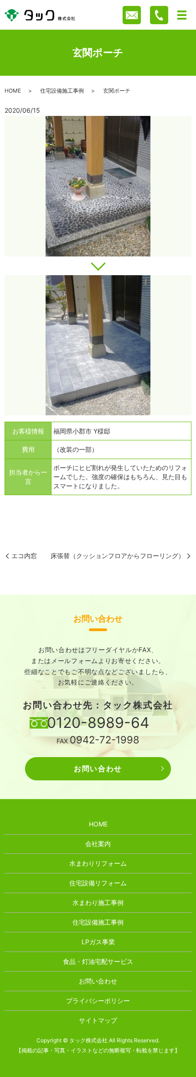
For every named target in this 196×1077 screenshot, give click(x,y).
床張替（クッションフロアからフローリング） (118, 555)
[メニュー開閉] (181, 15)
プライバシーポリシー (98, 1000)
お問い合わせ (98, 768)
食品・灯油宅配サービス (98, 961)
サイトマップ (98, 1020)
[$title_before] (98, 186)
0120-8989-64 (98, 723)
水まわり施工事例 (98, 902)
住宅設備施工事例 (62, 90)
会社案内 (98, 843)
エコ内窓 (24, 555)
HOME (13, 90)
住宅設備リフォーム (98, 883)
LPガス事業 (98, 942)
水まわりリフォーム (98, 863)
